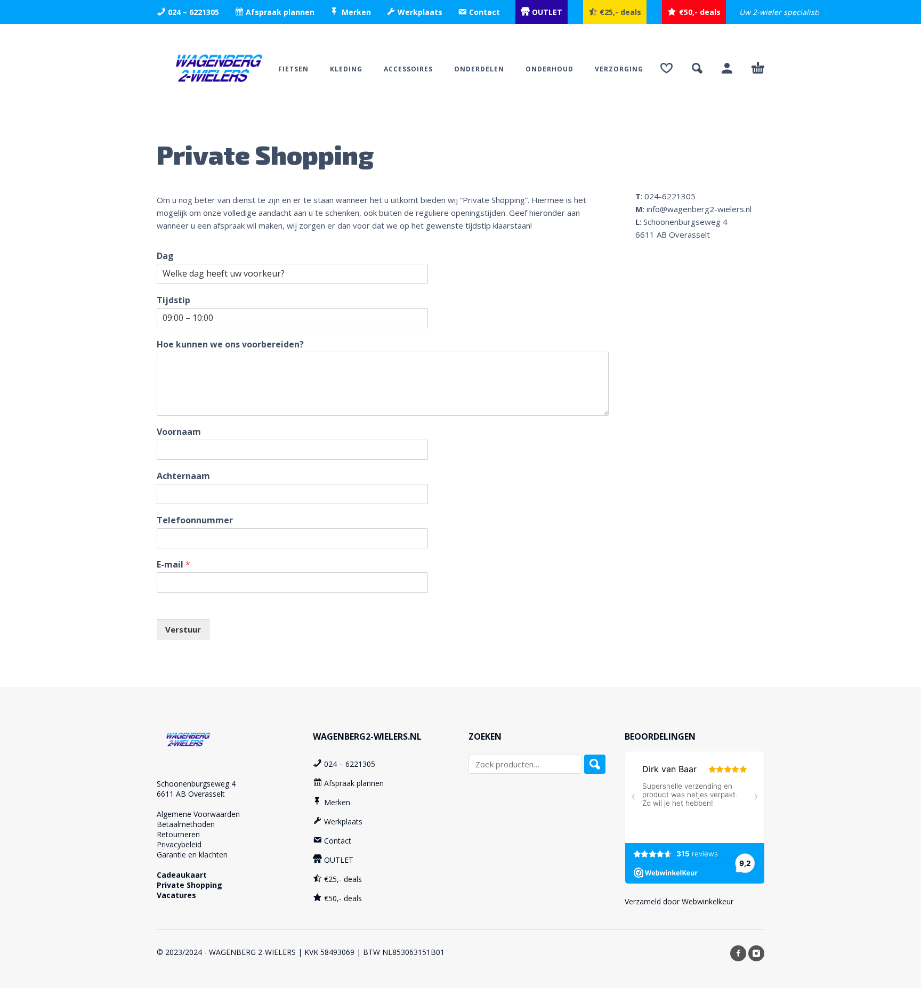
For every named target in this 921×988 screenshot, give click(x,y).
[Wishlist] (666, 68)
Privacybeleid (179, 844)
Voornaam (179, 432)
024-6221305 (670, 196)
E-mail (173, 564)
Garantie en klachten (192, 854)
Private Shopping (189, 885)
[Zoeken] (594, 764)
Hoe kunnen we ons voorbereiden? (230, 344)
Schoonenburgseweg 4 (196, 784)
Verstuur (183, 629)
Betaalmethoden (186, 824)
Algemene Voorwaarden (198, 814)
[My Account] (727, 68)
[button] (697, 68)
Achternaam (183, 476)
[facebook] (738, 953)
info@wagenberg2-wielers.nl (699, 209)
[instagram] (756, 953)
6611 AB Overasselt (191, 794)
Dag (165, 256)
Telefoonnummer (195, 520)
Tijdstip (173, 300)
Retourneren (178, 834)
